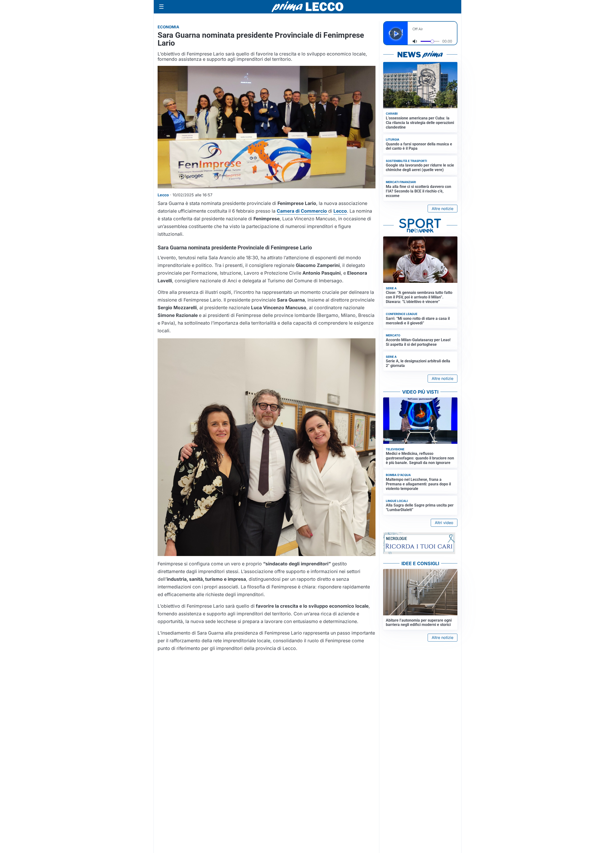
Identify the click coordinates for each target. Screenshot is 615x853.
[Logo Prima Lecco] (307, 6)
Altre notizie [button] (442, 208)
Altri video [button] (444, 522)
